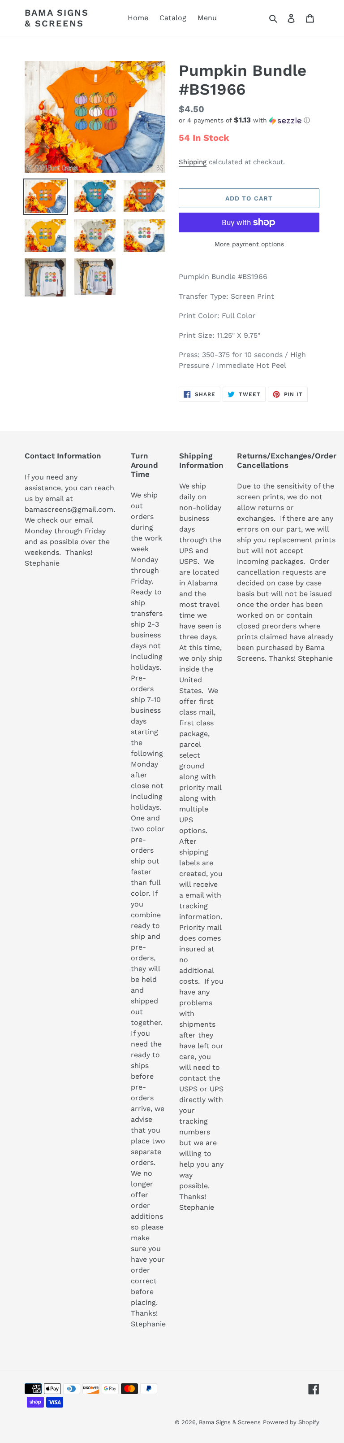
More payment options (249, 244)
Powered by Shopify (291, 1422)
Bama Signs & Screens (57, 18)
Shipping (192, 162)
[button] (244, 120)
